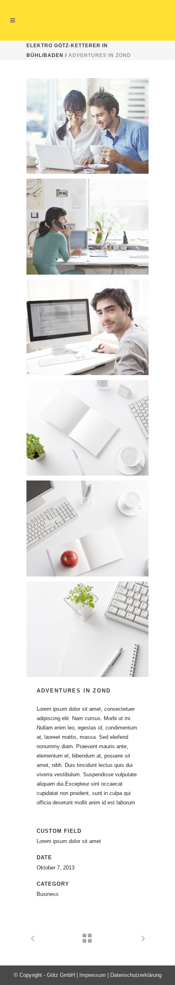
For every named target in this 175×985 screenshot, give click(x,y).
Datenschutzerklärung (136, 975)
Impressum (92, 975)
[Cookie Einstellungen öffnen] (14, 975)
